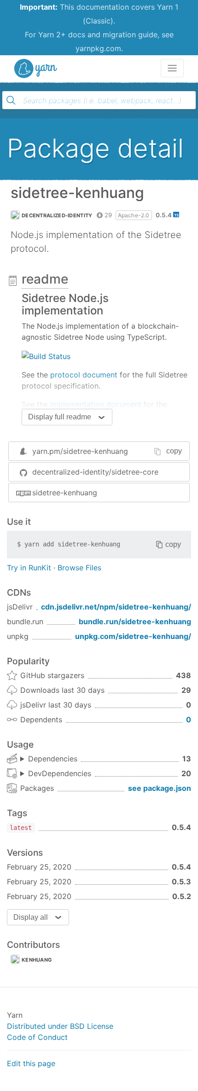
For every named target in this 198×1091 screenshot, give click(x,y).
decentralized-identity (57, 215)
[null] (46, 355)
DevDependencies (59, 773)
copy (174, 451)
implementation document (95, 404)
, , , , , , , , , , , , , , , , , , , (55, 774)
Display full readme (59, 417)
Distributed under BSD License (60, 1026)
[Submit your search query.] (11, 100)
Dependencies (52, 758)
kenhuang (37, 960)
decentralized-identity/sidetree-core (95, 471)
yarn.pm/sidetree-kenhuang (80, 451)
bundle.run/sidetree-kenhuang (135, 621)
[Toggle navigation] (172, 68)
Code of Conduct (37, 1037)
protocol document (83, 374)
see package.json (159, 788)
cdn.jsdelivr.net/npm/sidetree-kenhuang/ (116, 606)
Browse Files (79, 567)
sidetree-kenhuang (64, 492)
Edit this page (31, 1063)
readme (45, 279)
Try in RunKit (29, 567)
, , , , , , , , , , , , (48, 759)
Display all (30, 917)
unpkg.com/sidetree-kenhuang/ (133, 636)
